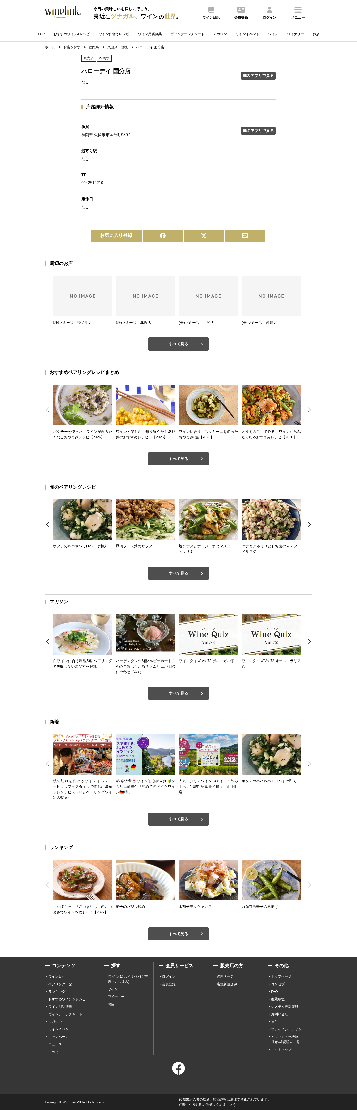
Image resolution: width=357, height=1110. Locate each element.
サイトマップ (281, 1050)
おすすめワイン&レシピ (71, 34)
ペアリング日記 (60, 984)
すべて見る (178, 344)
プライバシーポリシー (288, 1029)
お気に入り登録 (116, 235)
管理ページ (225, 976)
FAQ (274, 992)
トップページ (281, 976)
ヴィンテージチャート (187, 34)
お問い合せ (279, 1014)
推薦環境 (278, 999)
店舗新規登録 (227, 984)
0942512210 (92, 183)
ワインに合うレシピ (114, 34)
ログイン (169, 976)
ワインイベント (247, 34)
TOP (41, 34)
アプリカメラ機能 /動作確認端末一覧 (285, 1039)
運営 (274, 1022)
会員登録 (169, 984)
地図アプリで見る (258, 76)
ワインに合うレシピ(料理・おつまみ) (128, 978)
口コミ (53, 1052)
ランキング (56, 992)
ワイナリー (295, 34)
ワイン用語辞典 (150, 34)
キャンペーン (58, 1037)
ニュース (55, 1044)
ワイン (273, 34)
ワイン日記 (56, 976)
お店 (316, 34)
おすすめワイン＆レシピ (67, 999)
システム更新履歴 (284, 1007)
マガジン (220, 34)
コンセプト (279, 984)
